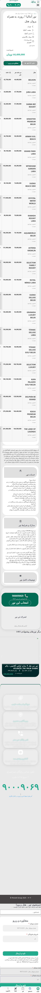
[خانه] (38, 988)
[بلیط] (15, 988)
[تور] (22, 988)
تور (23, 991)
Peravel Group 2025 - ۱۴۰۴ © (20, 898)
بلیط (15, 991)
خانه (38, 991)
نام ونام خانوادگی (33, 934)
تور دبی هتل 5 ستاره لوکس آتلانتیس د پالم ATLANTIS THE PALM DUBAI (21, 667)
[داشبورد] (8, 988)
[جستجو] (30, 988)
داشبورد (8, 991)
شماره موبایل (34, 924)
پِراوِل (33, 1)
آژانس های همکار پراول (20, 626)
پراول (35, 13)
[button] (38, 5)
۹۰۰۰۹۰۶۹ (20, 786)
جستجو (30, 991)
